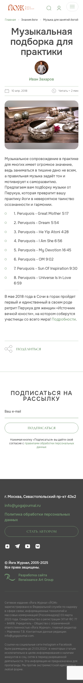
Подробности (64, 319)
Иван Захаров (41, 79)
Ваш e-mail (13, 411)
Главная (10, 20)
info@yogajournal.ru (23, 505)
